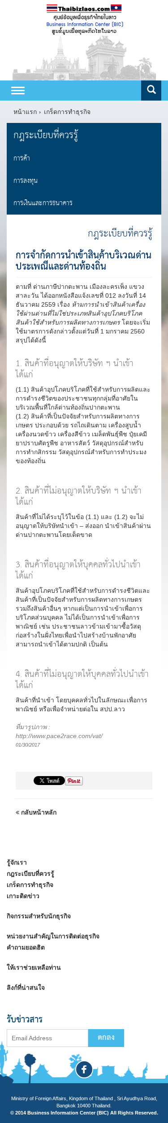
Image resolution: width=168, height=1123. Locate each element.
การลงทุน (25, 181)
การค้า (21, 158)
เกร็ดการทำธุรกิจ (67, 111)
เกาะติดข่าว (23, 895)
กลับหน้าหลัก (37, 812)
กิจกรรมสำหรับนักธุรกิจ (39, 916)
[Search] (151, 90)
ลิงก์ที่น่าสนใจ (26, 987)
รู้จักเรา (17, 862)
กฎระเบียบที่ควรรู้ (45, 135)
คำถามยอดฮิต (26, 947)
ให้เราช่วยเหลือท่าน (34, 967)
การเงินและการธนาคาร (43, 203)
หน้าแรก (25, 111)
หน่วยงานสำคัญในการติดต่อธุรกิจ (53, 936)
